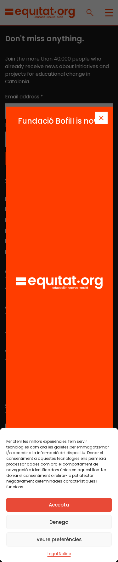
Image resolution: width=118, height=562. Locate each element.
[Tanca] (101, 118)
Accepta (59, 504)
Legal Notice (59, 553)
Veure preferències (59, 539)
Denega (59, 522)
